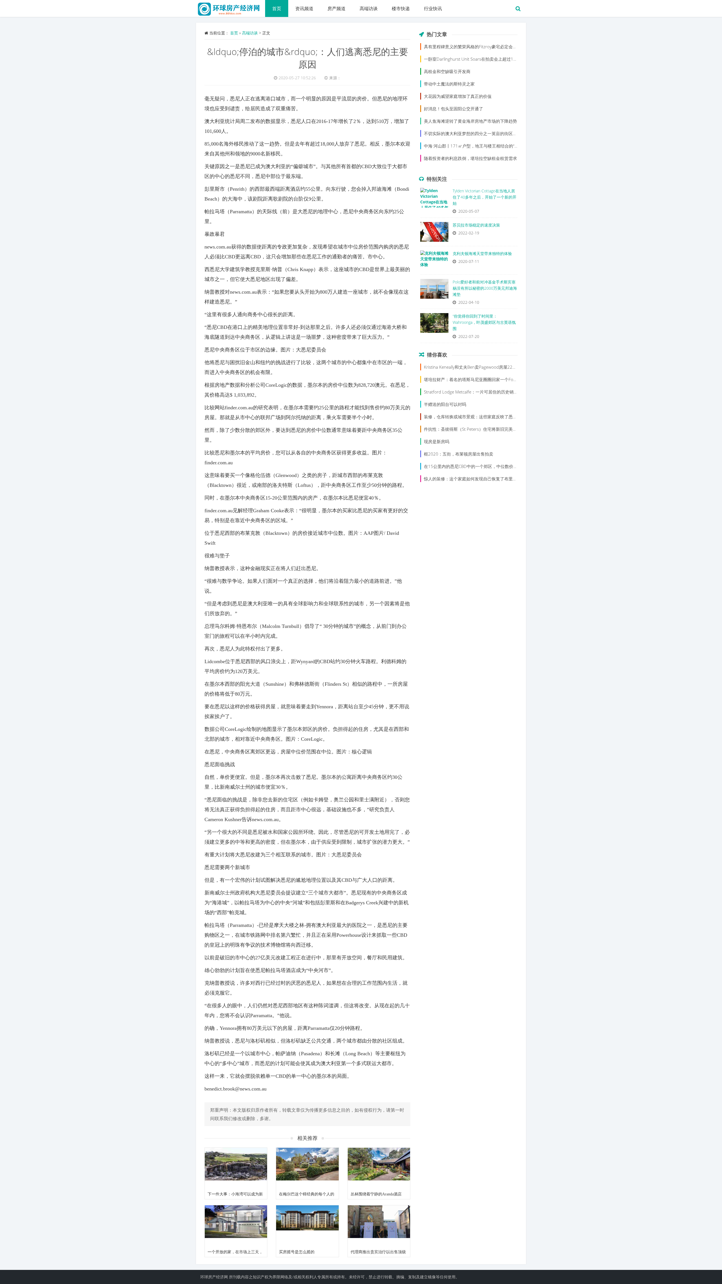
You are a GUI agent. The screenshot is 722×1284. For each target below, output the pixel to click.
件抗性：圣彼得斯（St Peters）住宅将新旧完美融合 (472, 429)
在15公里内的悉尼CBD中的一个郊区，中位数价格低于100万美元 (485, 466)
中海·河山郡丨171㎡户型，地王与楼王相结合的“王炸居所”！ (480, 146)
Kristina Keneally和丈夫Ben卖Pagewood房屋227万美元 (476, 367)
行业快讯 (433, 8)
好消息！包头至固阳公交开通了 (453, 108)
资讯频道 (304, 8)
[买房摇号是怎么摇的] (307, 1226)
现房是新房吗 (436, 441)
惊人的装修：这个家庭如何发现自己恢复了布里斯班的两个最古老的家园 (491, 479)
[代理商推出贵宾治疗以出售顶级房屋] (379, 1226)
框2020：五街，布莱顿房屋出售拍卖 (458, 454)
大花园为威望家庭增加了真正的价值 (458, 96)
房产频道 (336, 8)
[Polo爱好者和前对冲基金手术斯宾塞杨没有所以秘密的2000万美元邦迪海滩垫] (434, 290)
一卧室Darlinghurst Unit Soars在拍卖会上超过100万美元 (477, 59)
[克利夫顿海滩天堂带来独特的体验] (434, 261)
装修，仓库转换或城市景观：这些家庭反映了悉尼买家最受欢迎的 (485, 416)
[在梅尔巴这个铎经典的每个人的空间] (307, 1169)
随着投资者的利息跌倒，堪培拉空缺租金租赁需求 (470, 158)
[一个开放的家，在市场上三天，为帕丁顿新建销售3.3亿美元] (236, 1226)
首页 (276, 8)
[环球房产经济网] (230, 7)
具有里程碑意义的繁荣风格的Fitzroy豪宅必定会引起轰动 (477, 46)
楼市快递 (401, 8)
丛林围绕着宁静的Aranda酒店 (376, 1194)
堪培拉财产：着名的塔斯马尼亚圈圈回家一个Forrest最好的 (479, 379)
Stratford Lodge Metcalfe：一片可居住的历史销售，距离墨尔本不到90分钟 (494, 392)
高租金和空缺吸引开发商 (447, 71)
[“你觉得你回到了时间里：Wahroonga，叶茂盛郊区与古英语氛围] (434, 324)
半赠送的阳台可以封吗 (445, 404)
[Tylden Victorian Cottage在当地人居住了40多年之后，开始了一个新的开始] (434, 199)
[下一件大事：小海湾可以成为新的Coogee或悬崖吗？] (236, 1169)
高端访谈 (369, 8)
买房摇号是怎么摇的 (296, 1252)
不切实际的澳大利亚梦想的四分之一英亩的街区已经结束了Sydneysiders (491, 133)
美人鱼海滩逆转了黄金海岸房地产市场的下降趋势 (470, 121)
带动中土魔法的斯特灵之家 (449, 84)
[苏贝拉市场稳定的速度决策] (434, 233)
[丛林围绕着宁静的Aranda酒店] (379, 1169)
